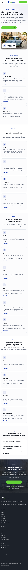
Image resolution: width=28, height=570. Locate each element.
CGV (20, 563)
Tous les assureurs (5, 539)
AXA (2, 531)
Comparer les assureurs (13, 482)
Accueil (2, 6)
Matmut (3, 535)
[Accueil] (5, 498)
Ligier (2, 514)
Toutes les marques (5, 522)
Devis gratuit (23, 2)
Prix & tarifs (3, 547)
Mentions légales (4, 563)
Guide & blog (4, 554)
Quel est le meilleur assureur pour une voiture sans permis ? (14, 447)
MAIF (2, 533)
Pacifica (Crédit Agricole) (6, 529)
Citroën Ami (3, 520)
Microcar (3, 516)
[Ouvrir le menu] (2, 2)
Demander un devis (5, 545)
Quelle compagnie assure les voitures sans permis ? (14, 442)
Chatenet (3, 518)
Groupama (3, 537)
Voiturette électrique (5, 552)
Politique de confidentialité (13, 563)
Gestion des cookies (5, 565)
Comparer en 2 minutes (8, 27)
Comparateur (4, 549)
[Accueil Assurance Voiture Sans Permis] (11, 2)
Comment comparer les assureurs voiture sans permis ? (14, 452)
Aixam (2, 512)
